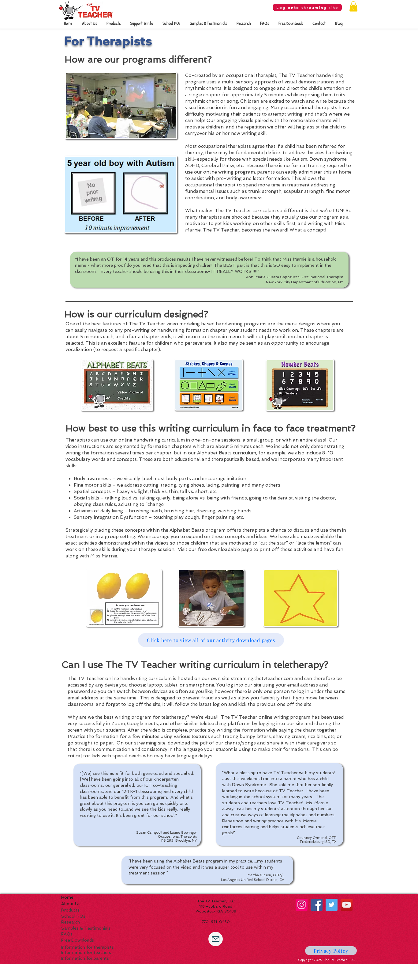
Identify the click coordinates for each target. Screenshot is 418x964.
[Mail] (215, 939)
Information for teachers (86, 952)
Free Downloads (77, 940)
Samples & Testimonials (85, 928)
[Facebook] (317, 905)
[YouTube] (347, 905)
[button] (353, 6)
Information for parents (85, 958)
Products (70, 910)
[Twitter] (332, 905)
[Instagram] (302, 905)
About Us (70, 903)
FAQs (67, 933)
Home (67, 897)
